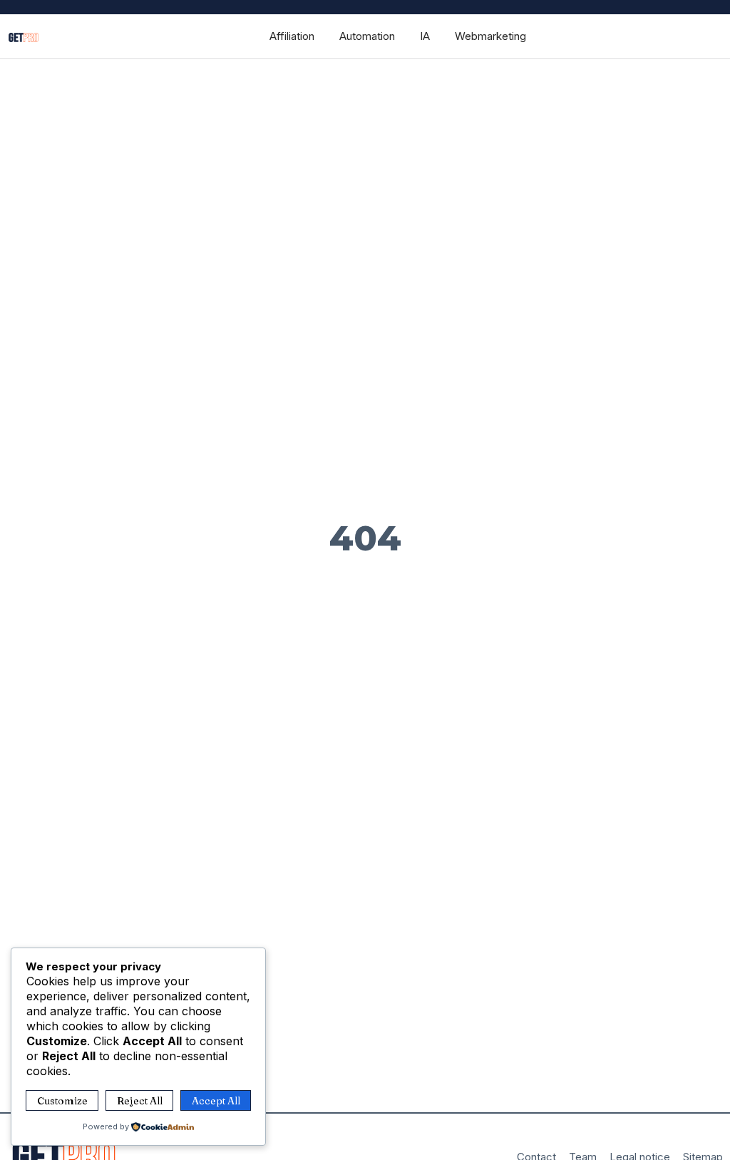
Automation (367, 36)
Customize (62, 1100)
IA (425, 36)
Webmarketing (490, 36)
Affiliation (291, 36)
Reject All (140, 1100)
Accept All (216, 1100)
